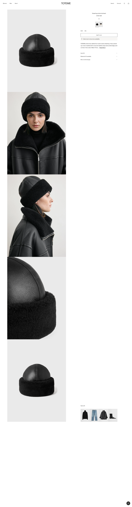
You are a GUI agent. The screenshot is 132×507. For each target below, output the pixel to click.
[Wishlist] (123, 3)
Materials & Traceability (86, 56)
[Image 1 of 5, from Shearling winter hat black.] (36, 51)
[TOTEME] (66, 3)
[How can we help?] (128, 503)
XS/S (82, 30)
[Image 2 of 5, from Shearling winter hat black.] (36, 133)
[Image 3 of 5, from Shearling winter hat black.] (36, 215)
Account (119, 3)
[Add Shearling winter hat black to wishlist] (99, 18)
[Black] (97, 24)
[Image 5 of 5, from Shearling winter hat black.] (36, 380)
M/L (85, 30)
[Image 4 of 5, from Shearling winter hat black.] (36, 298)
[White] (101, 24)
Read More (102, 47)
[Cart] (127, 3)
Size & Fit (83, 53)
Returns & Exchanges (85, 59)
